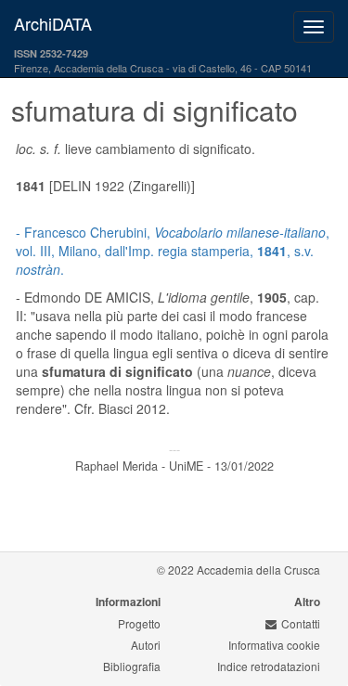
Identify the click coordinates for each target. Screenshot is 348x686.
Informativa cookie (274, 645)
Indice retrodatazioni (268, 666)
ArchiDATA (53, 23)
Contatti (300, 623)
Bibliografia (132, 666)
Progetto (139, 623)
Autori (146, 645)
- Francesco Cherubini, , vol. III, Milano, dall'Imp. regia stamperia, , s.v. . (172, 250)
